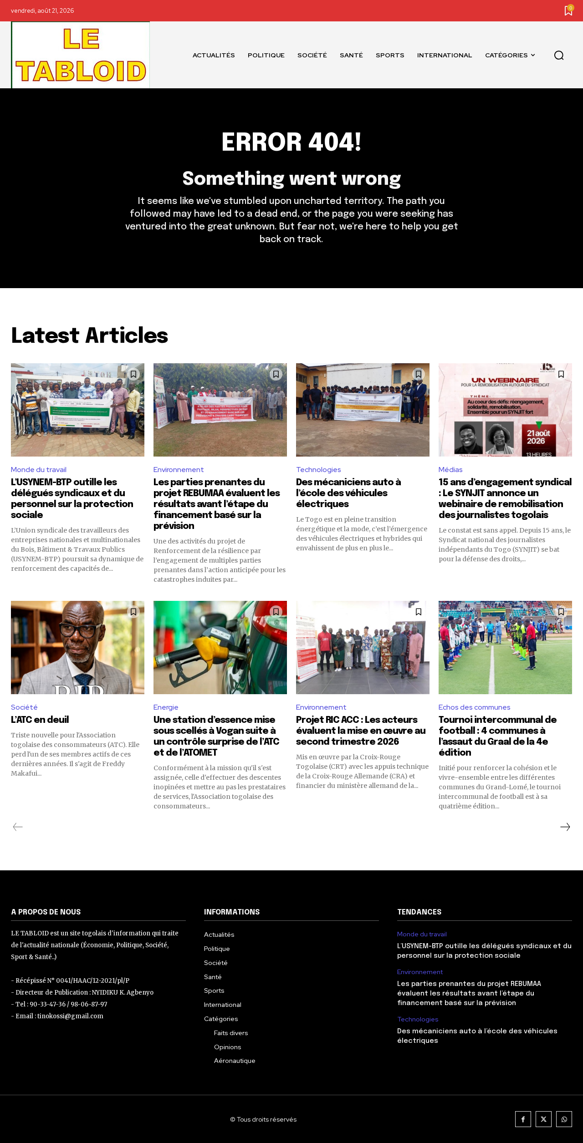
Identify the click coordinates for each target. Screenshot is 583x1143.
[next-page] (564, 827)
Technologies (318, 469)
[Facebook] (523, 1119)
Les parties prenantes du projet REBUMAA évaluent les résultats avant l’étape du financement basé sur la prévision (216, 504)
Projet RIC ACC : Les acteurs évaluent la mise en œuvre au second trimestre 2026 (360, 731)
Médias (451, 469)
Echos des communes (475, 707)
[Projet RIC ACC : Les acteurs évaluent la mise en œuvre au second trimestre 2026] (363, 647)
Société (24, 707)
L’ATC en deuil (40, 720)
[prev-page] (18, 827)
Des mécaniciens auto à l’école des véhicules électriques (348, 493)
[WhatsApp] (564, 1119)
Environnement (178, 469)
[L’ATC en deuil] (77, 647)
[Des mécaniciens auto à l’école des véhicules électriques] (363, 410)
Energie (166, 707)
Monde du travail (38, 469)
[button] (559, 55)
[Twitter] (544, 1119)
